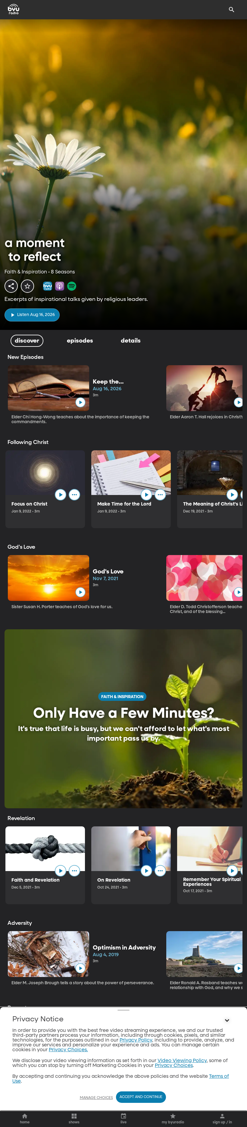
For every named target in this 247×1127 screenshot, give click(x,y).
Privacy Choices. (68, 1050)
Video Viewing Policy (182, 1060)
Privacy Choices (174, 1065)
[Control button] (227, 1020)
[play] (80, 402)
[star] (27, 286)
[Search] (231, 9)
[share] (11, 286)
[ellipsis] (74, 494)
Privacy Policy (136, 1040)
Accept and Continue (141, 1097)
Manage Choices (96, 1098)
